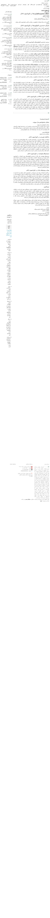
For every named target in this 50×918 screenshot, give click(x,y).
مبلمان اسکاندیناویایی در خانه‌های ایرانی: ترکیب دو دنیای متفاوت (7, 53)
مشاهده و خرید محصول (44, 134)
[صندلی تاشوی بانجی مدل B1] (10, 101)
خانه (48, 10)
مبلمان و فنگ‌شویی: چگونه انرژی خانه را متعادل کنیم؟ (6, 30)
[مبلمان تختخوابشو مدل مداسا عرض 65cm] (10, 80)
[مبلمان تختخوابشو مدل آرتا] (10, 94)
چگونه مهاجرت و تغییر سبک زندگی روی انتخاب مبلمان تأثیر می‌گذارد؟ (7, 18)
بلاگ (46, 10)
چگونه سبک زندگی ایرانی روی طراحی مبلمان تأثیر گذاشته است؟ (7, 65)
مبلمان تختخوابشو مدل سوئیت (41, 122)
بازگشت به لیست (45, 210)
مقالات (45, 11)
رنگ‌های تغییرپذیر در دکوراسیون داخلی (37, 139)
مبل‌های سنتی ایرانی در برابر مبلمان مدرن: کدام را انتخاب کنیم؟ (6, 42)
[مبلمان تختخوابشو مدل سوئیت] (10, 87)
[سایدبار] (48, 503)
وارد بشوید (9, 222)
